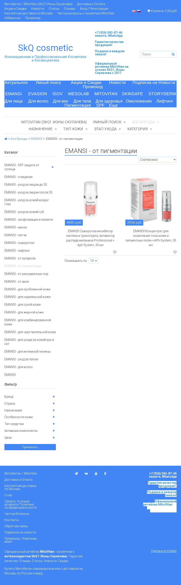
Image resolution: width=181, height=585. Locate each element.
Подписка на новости (20, 532)
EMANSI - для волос (18, 367)
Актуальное (16, 82)
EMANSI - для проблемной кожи (27, 289)
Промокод (32, 17)
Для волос (38, 101)
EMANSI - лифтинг (17, 250)
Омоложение (139, 101)
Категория (137, 129)
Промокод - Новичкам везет (20, 540)
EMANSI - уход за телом (21, 359)
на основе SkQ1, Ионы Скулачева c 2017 (111, 70)
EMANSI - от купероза (20, 258)
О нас (8, 495)
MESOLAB (78, 93)
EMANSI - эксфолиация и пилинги (28, 219)
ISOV (58, 93)
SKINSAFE (132, 93)
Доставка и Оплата (91, 4)
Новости (37, 8)
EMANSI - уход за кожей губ (24, 212)
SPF (100, 105)
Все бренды (19, 138)
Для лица (13, 101)
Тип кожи (73, 129)
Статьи (54, 8)
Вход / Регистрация (94, 8)
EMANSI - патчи (15, 235)
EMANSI (13, 93)
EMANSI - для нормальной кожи (27, 297)
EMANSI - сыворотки (19, 243)
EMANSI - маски (15, 227)
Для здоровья (109, 101)
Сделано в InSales (164, 551)
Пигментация (77, 105)
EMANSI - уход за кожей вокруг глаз (26, 202)
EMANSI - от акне (16, 281)
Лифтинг (164, 101)
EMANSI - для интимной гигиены (27, 351)
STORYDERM (162, 93)
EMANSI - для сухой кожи (22, 304)
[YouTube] (96, 473)
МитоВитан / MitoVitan (20, 473)
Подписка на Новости (153, 82)
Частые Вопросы (16, 513)
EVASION (37, 93)
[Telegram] (76, 473)
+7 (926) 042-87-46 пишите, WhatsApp (109, 34)
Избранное (12, 17)
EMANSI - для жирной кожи (23, 312)
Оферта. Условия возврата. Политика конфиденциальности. (20, 504)
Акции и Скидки (15, 8)
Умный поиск (48, 82)
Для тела (82, 101)
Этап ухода (105, 129)
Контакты (11, 520)
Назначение (41, 129)
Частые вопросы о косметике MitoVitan (86, 13)
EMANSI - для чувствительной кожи (30, 332)
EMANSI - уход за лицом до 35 (25, 184)
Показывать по (76, 260)
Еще (113, 105)
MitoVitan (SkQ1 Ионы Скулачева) (54, 122)
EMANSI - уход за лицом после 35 (28, 192)
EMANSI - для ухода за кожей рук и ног (29, 342)
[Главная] (5, 138)
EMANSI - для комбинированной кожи (27, 322)
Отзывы (69, 8)
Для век (60, 101)
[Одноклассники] (105, 473)
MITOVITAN (105, 93)
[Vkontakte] (86, 473)
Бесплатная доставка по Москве (28, 13)
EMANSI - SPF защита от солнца (21, 167)
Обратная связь (16, 526)
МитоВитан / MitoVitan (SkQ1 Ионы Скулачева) (38, 4)
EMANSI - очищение (18, 177)
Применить (30, 447)
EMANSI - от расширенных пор (26, 274)
